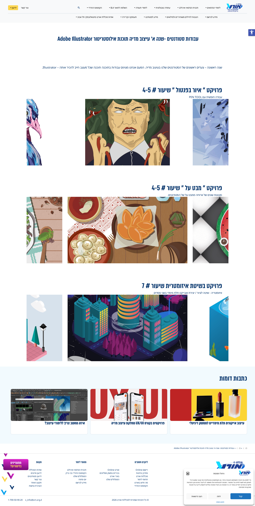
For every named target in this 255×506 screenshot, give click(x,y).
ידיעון (13, 7)
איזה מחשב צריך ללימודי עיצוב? (65, 423)
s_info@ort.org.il (33, 499)
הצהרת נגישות (35, 485)
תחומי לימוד (142, 479)
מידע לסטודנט (151, 17)
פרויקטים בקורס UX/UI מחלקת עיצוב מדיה (138, 423)
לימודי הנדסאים (213, 7)
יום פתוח (82, 479)
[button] (187, 473)
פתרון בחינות (142, 473)
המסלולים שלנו (112, 479)
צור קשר (24, 7)
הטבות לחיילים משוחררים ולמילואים (182, 17)
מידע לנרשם (211, 17)
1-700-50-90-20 (15, 499)
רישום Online (142, 469)
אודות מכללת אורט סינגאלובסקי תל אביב (95, 17)
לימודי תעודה (141, 7)
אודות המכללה (35, 469)
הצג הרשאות (197, 496)
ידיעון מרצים (36, 473)
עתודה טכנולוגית (162, 7)
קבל (240, 496)
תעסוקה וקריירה (129, 17)
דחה (219, 496)
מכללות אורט (142, 476)
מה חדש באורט (141, 482)
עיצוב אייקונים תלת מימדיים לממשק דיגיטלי (216, 423)
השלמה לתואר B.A (118, 7)
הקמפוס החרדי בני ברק (76, 473)
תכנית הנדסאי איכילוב (188, 7)
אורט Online (113, 469)
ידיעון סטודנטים (35, 476)
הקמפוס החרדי (95, 7)
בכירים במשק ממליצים (109, 473)
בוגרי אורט (114, 476)
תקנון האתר (220, 502)
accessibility (251, 32)
